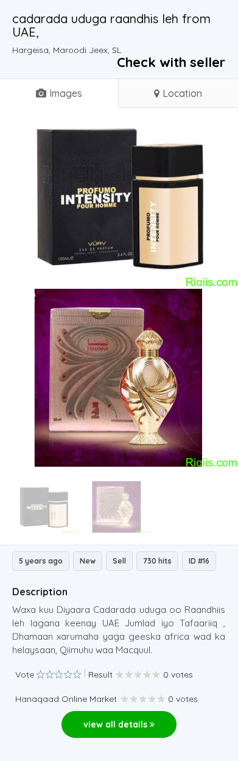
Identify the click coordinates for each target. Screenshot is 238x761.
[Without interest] (40, 675)
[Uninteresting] (45, 675)
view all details (116, 724)
